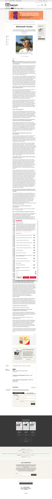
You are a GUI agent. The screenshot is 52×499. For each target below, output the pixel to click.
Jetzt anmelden (34, 474)
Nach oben (26, 493)
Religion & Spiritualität (16, 453)
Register (22, 8)
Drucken (8, 39)
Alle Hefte (26, 438)
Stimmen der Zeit (29, 453)
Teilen (8, 41)
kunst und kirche (47, 453)
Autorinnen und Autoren (37, 2)
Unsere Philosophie (45, 2)
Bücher (18, 8)
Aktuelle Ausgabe (7, 8)
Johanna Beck (25, 33)
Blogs (25, 452)
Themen (15, 8)
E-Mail (18, 396)
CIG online (7, 6)
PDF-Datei (8, 36)
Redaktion (41, 2)
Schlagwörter (28, 452)
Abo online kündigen (29, 483)
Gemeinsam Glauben (37, 453)
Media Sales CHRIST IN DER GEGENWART (9, 453)
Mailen (8, 44)
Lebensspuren (40, 453)
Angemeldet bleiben (32, 401)
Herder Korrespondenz (21, 453)
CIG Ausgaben (14, 6)
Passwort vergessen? (22, 401)
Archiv (12, 8)
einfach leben (25, 453)
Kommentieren (33, 387)
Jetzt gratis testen (28, 359)
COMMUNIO (32, 453)
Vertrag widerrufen (22, 483)
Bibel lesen (44, 453)
